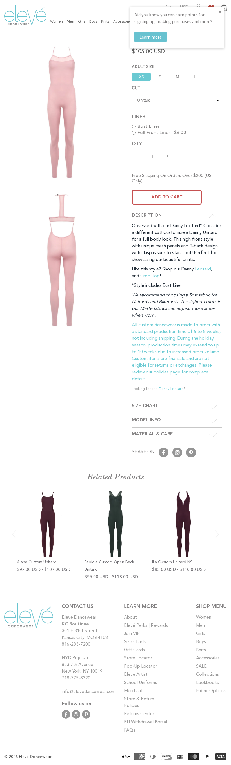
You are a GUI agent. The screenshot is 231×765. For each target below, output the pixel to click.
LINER (138, 116)
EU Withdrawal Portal (145, 722)
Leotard (203, 269)
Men (200, 625)
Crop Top (150, 276)
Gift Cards (134, 650)
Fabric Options (211, 691)
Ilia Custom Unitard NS (172, 562)
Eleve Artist (136, 674)
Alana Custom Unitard (37, 562)
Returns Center (139, 714)
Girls (200, 634)
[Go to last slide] (14, 534)
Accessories (208, 658)
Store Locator (138, 658)
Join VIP (132, 634)
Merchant (133, 691)
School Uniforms (140, 683)
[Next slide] (217, 534)
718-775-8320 (76, 678)
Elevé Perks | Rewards (146, 625)
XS (141, 77)
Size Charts (135, 642)
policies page (167, 372)
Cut (136, 87)
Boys (201, 642)
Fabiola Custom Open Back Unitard (109, 565)
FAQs (129, 730)
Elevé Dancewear (35, 756)
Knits (201, 650)
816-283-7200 (76, 644)
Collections (207, 674)
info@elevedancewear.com (88, 692)
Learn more (150, 37)
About (130, 617)
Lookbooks (207, 683)
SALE (201, 666)
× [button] (220, 11)
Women (203, 617)
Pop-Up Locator (140, 666)
